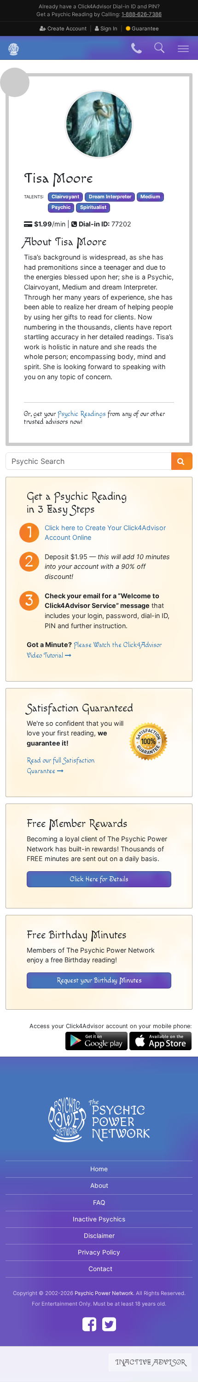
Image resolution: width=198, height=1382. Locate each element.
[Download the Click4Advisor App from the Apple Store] (160, 1040)
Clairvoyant (65, 197)
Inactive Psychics (99, 1219)
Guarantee (145, 28)
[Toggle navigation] (183, 48)
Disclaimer (99, 1235)
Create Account (66, 28)
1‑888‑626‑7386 (142, 14)
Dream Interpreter (110, 197)
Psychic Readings (82, 414)
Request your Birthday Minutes (99, 980)
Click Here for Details (99, 879)
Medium (150, 197)
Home (99, 1169)
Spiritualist (93, 207)
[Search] (181, 461)
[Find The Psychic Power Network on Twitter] (109, 1324)
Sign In (108, 28)
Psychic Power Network (104, 1293)
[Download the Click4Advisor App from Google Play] (96, 1040)
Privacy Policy (99, 1252)
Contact (100, 1268)
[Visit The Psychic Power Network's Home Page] (99, 1127)
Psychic (61, 207)
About (99, 1185)
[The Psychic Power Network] (10, 48)
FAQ (99, 1202)
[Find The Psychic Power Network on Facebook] (89, 1324)
